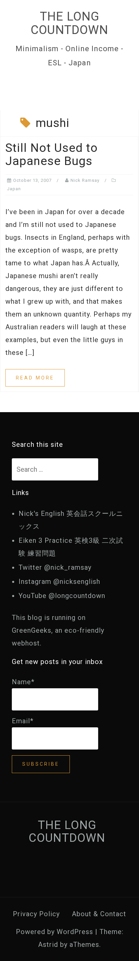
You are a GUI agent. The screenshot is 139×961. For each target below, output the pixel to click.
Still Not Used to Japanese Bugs (51, 154)
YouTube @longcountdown (62, 596)
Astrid (48, 944)
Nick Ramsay (85, 180)
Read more (35, 377)
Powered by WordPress (54, 932)
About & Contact (99, 914)
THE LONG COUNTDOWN (69, 23)
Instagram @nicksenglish (59, 581)
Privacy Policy (36, 914)
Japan (14, 188)
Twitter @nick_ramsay (55, 567)
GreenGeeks (31, 630)
